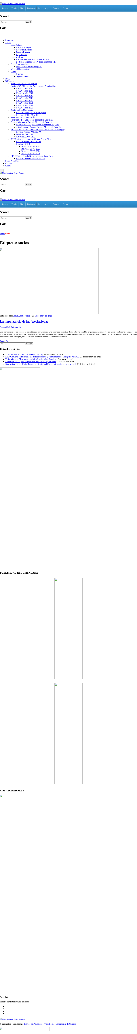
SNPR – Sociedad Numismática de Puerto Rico (31, 139)
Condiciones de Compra (66, 1024)
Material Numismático (20, 69)
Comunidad (5, 327)
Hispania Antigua (23, 47)
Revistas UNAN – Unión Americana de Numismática (33, 86)
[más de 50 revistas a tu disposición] (68, 678)
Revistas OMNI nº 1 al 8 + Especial (31, 112)
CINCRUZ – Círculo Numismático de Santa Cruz (32, 156)
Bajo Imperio (21, 54)
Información (16, 327)
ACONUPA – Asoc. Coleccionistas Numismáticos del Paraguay (38, 129)
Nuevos (19, 74)
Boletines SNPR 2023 (30, 149)
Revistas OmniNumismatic (22, 110)
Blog (7, 79)
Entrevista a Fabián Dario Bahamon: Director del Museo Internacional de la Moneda (41, 364)
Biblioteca (9, 81)
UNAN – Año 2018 (24, 96)
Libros (13, 71)
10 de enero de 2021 (43, 316)
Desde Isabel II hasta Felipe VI (29, 67)
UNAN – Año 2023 (24, 108)
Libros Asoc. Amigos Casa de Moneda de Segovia (37, 124)
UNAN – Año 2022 (24, 105)
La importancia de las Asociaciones (24, 321)
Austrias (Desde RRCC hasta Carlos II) (32, 59)
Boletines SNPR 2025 (30, 153)
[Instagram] (6, 1011)
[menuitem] (5, 8)
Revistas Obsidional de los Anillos (30, 158)
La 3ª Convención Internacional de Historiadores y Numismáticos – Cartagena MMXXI (42, 357)
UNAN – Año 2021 (24, 103)
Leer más (4, 341)
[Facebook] (6, 1006)
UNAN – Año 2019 (24, 98)
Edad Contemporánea (20, 64)
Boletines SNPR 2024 (30, 151)
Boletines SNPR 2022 (30, 146)
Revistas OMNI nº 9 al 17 (27, 115)
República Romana (24, 50)
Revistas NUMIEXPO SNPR (28, 141)
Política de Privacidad (33, 1024)
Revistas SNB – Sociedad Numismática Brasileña (32, 120)
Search (28, 22)
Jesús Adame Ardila (21, 316)
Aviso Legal (49, 1024)
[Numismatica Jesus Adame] (12, 3)
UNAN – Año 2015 (24, 88)
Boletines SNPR (23, 144)
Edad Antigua (16, 45)
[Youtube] (6, 1013)
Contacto (9, 163)
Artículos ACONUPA (25, 137)
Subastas (9, 40)
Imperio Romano (23, 52)
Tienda (8, 42)
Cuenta (8, 166)
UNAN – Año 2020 (24, 100)
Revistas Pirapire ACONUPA (28, 132)
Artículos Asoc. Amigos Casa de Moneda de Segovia (38, 127)
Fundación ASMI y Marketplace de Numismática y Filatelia (30, 361)
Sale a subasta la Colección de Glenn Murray (24, 354)
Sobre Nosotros (11, 161)
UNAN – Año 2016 (24, 91)
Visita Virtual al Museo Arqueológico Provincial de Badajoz (30, 359)
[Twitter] (6, 1009)
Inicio (2, 233)
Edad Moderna (17, 57)
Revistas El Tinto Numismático (24, 117)
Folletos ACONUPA (25, 134)
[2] (68, 783)
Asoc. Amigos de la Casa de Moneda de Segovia (31, 122)
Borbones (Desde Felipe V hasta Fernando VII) (36, 62)
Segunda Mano (22, 76)
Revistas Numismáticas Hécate (24, 83)
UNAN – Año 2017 (24, 93)
